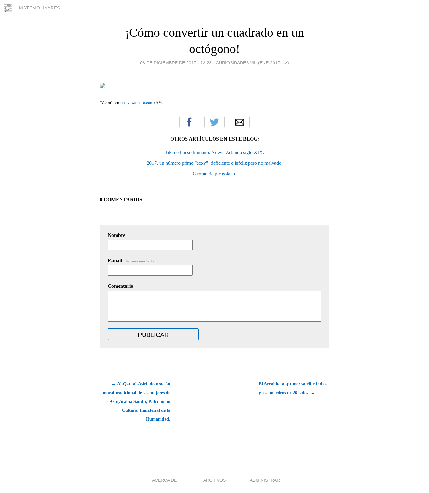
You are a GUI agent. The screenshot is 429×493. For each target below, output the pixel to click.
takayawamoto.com (136, 102)
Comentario (120, 286)
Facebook (189, 122)
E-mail (131, 260)
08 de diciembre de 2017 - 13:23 (176, 62)
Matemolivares (39, 7)
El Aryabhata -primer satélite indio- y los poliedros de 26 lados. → (293, 388)
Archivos (214, 480)
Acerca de (164, 480)
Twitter (214, 122)
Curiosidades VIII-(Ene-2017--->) (252, 62)
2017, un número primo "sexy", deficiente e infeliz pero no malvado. (215, 163)
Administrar (265, 480)
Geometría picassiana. (214, 173)
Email (240, 122)
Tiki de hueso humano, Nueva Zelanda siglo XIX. (214, 152)
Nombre (116, 235)
